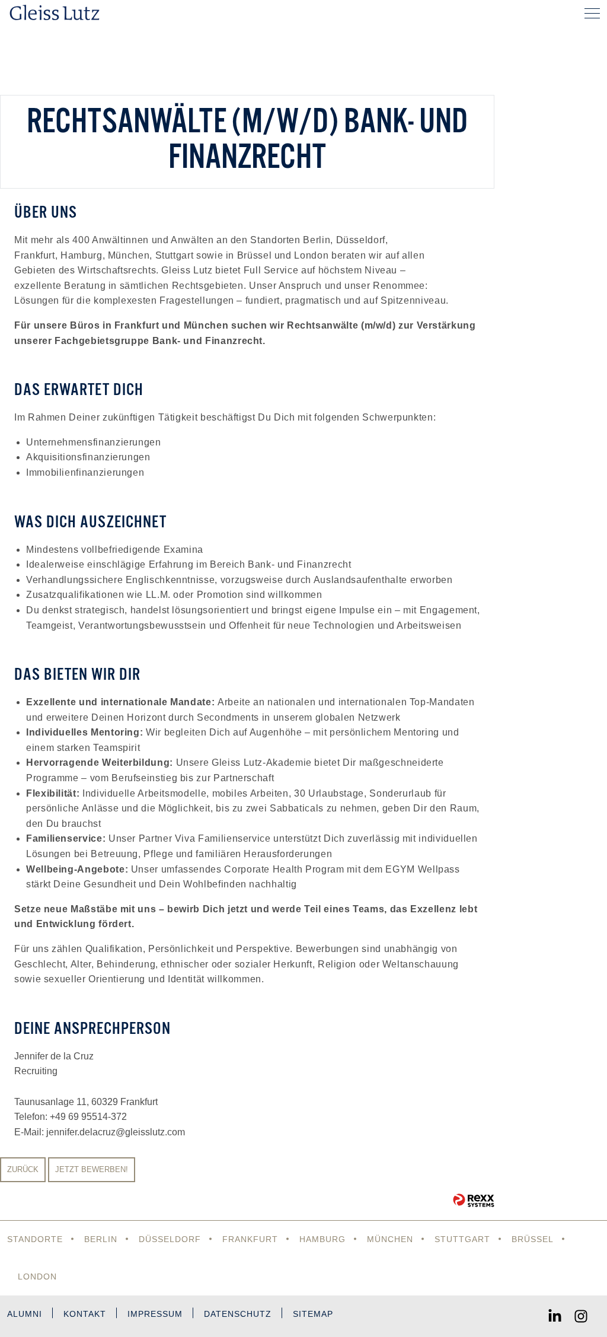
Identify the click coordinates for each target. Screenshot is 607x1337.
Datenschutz (237, 1314)
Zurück (23, 1169)
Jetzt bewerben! (91, 1169)
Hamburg (322, 1239)
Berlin (100, 1239)
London (37, 1276)
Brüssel (533, 1239)
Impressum (155, 1314)
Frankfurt (250, 1239)
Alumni (24, 1314)
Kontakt (84, 1314)
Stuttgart (462, 1239)
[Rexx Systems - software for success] (473, 1200)
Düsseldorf (170, 1239)
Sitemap (313, 1314)
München (390, 1239)
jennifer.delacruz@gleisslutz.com (115, 1132)
